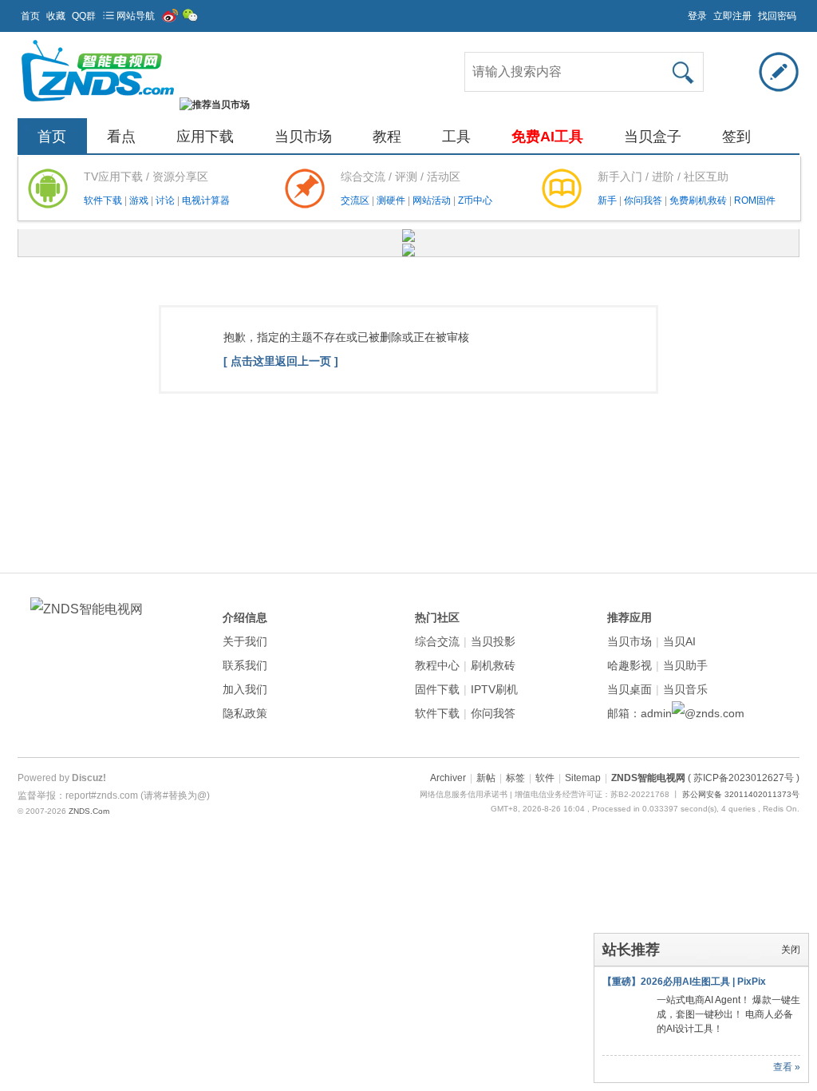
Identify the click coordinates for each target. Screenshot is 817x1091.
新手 (608, 200)
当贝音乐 (685, 689)
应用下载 (205, 137)
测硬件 (392, 200)
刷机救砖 (493, 665)
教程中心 (437, 665)
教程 (387, 137)
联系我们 (245, 665)
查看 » (786, 1067)
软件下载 (104, 200)
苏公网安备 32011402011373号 (740, 794)
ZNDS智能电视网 (648, 778)
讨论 (166, 200)
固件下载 (437, 689)
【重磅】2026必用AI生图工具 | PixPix (684, 981)
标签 (515, 778)
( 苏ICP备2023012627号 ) (743, 778)
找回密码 (777, 16)
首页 (30, 16)
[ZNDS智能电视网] (97, 104)
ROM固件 (755, 200)
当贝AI (679, 641)
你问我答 (644, 200)
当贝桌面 (629, 689)
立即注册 (732, 16)
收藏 (55, 16)
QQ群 (84, 16)
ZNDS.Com (89, 811)
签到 (736, 137)
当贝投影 (493, 641)
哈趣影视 (629, 665)
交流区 (355, 200)
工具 (456, 137)
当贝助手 (685, 665)
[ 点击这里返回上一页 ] (280, 361)
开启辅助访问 (681, 11)
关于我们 (245, 641)
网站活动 (432, 200)
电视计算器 (206, 200)
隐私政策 (245, 713)
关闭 (790, 949)
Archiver (448, 778)
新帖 (485, 778)
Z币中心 (475, 200)
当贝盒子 (652, 137)
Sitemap (583, 778)
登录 (697, 16)
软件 (545, 778)
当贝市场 (303, 137)
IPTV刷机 (494, 689)
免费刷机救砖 (699, 200)
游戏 (140, 200)
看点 (121, 137)
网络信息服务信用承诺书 (463, 794)
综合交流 (437, 641)
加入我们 (245, 689)
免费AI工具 (547, 137)
